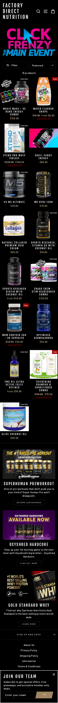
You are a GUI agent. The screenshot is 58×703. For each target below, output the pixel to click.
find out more (29, 563)
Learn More (29, 624)
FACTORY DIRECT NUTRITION (16, 11)
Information (29, 661)
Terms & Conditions (29, 666)
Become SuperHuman (29, 502)
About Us (29, 645)
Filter (14, 65)
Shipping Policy (29, 655)
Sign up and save (29, 634)
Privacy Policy (29, 650)
